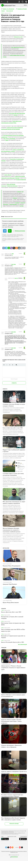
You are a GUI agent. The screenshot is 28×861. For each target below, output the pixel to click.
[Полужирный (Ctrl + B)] (4, 365)
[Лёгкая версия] (7, 1)
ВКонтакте (5, 204)
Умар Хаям (13, 264)
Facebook (17, 202)
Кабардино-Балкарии (12, 185)
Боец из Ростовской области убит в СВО (12, 642)
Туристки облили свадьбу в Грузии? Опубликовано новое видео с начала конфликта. (11, 721)
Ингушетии (12, 184)
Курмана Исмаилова (21, 179)
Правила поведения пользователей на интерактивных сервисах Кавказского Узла (14, 852)
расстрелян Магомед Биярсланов (17, 113)
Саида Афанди (7, 174)
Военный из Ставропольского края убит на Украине (13, 636)
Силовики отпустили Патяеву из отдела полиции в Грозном (14, 405)
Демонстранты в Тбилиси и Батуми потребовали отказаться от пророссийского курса (13, 667)
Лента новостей (9, 10)
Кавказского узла (18, 36)
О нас (2, 836)
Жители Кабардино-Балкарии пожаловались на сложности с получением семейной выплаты (11, 530)
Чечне (8, 184)
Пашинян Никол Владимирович (11, 566)
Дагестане (3, 185)
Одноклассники (13, 204)
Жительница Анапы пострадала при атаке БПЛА (13, 624)
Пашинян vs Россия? (22, 8)
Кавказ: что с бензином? (8, 8)
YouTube (21, 205)
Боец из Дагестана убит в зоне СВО (13, 428)
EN (4, 1)
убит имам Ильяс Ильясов (17, 47)
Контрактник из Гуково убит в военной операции (12, 617)
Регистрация (14, 379)
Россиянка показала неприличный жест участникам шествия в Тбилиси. (12, 795)
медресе (16, 115)
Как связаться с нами (12, 836)
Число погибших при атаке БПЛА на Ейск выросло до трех (13, 630)
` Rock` (12, 253)
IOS (22, 191)
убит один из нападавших (9, 138)
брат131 (16, 278)
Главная (3, 10)
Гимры (6, 140)
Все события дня (22, 644)
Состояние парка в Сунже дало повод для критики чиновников (13, 474)
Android (19, 191)
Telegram (15, 198)
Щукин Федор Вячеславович (11, 602)
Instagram (22, 202)
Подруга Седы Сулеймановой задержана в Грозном (14, 450)
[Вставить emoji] (16, 365)
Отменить (14, 383)
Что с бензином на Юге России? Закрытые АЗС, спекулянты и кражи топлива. (13, 819)
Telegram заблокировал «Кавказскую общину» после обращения (11, 746)
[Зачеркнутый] (12, 365)
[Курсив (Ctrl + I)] (6, 365)
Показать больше (14, 823)
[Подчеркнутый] (9, 365)
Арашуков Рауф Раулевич (10, 584)
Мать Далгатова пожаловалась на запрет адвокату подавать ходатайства (14, 502)
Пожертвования (23, 836)
